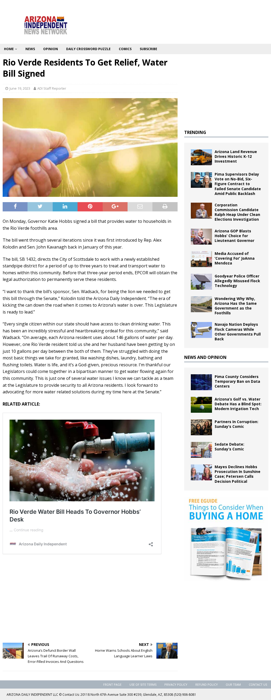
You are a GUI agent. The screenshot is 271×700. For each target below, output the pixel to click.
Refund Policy (206, 684)
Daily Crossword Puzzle (88, 49)
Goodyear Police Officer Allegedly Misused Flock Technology (237, 280)
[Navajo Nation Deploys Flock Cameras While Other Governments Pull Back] (201, 330)
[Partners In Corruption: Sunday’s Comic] (201, 427)
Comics (125, 49)
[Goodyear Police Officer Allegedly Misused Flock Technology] (201, 282)
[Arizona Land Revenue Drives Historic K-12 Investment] (201, 157)
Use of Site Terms (142, 684)
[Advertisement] (90, 599)
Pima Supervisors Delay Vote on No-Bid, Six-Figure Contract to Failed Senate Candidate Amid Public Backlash (238, 184)
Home (9, 49)
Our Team (233, 684)
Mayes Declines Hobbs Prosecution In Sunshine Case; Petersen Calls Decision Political (237, 474)
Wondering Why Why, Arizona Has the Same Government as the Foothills (236, 306)
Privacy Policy (175, 684)
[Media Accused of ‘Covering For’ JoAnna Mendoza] (201, 259)
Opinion (50, 49)
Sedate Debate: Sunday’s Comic (229, 446)
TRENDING (195, 132)
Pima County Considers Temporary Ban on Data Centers (237, 381)
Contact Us (258, 684)
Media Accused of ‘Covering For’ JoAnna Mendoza (235, 258)
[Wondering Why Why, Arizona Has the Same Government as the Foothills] (201, 304)
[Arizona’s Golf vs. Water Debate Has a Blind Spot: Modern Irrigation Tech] (201, 405)
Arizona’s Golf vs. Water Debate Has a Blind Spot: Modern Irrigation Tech (238, 404)
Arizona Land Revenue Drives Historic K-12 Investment (236, 156)
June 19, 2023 (20, 88)
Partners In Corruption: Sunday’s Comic (236, 424)
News (30, 49)
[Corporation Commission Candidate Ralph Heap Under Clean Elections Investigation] (201, 211)
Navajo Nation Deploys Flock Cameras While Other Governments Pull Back (238, 331)
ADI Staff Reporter (51, 88)
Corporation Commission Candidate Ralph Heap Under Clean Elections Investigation (237, 212)
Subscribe (148, 49)
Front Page (112, 684)
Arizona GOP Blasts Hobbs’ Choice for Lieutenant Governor (234, 235)
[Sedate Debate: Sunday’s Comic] (201, 450)
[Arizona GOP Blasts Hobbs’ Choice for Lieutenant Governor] (201, 237)
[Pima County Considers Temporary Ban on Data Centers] (201, 382)
